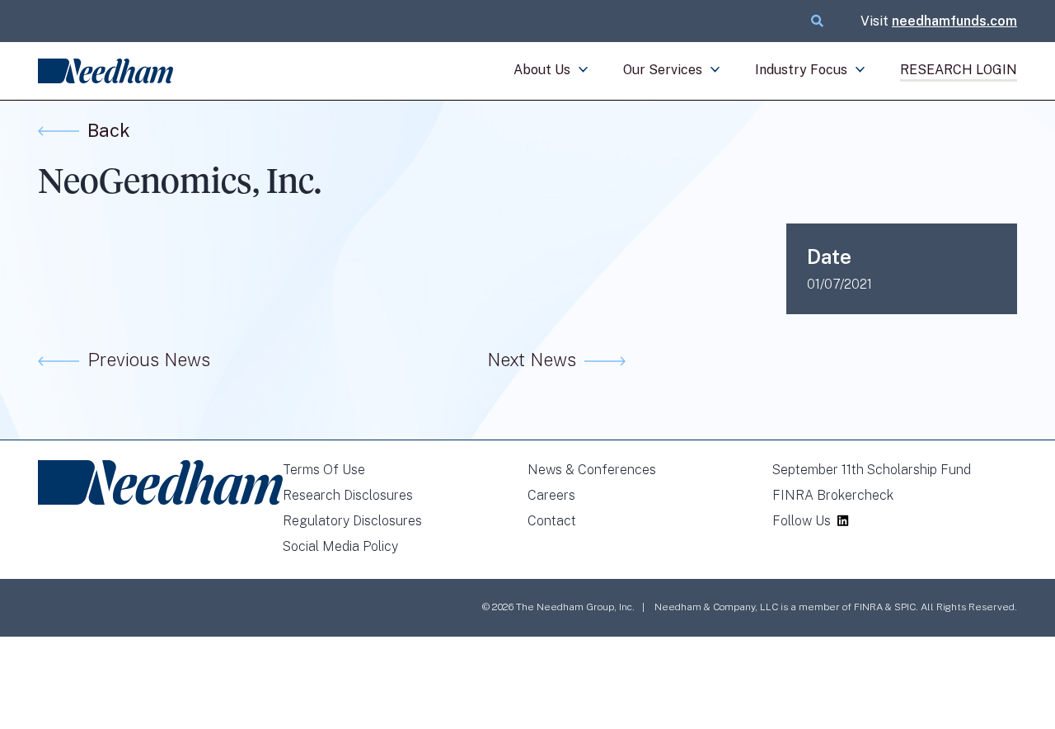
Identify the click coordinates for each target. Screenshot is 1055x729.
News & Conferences (592, 469)
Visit (938, 21)
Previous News (148, 359)
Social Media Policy (340, 546)
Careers (551, 495)
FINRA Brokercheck (832, 495)
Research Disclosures (348, 495)
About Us (541, 70)
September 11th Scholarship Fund (871, 469)
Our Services (662, 70)
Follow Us (801, 521)
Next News (531, 359)
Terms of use (324, 469)
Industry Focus (801, 70)
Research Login (958, 70)
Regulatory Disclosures (352, 521)
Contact (552, 521)
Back (108, 130)
